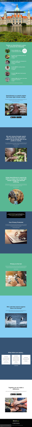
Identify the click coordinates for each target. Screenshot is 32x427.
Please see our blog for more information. (16, 216)
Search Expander (12, 214)
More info (8, 425)
